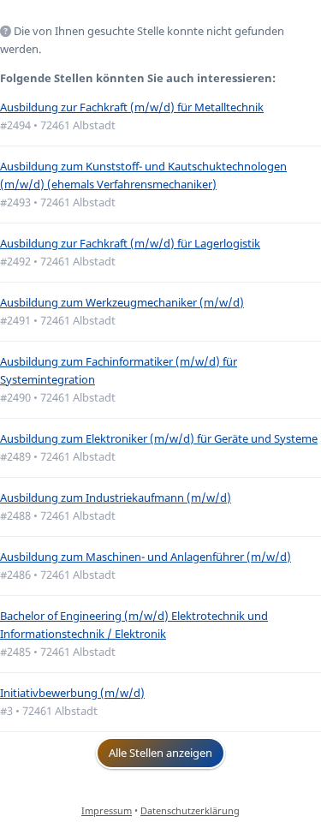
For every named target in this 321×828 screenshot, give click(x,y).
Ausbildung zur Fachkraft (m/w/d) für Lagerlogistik (130, 243)
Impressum (106, 810)
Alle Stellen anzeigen (160, 752)
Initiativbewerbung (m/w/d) (72, 692)
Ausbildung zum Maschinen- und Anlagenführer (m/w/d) (145, 556)
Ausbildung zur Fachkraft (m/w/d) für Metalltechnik (132, 107)
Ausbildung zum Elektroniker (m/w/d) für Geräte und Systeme (159, 438)
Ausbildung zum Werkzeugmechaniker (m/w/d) (122, 302)
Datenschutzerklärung (190, 810)
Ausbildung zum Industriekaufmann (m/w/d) (115, 497)
